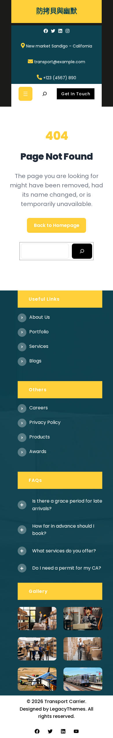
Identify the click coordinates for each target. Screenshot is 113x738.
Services (38, 346)
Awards (37, 451)
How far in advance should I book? (63, 530)
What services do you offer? (64, 550)
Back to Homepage (56, 225)
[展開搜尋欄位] (44, 93)
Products (39, 437)
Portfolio (39, 331)
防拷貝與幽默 (56, 11)
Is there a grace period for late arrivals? (67, 505)
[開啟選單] (25, 94)
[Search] (82, 251)
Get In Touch (75, 94)
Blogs (35, 360)
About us (39, 317)
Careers (38, 407)
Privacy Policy (45, 422)
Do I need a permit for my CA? (66, 568)
